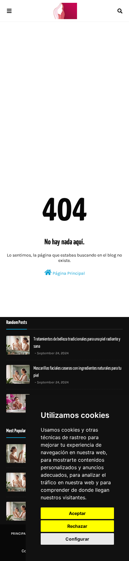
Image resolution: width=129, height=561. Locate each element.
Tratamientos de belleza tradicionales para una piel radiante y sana (77, 343)
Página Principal (68, 273)
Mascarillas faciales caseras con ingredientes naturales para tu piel (77, 372)
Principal (19, 534)
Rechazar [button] (77, 526)
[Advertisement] (64, 95)
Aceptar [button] (77, 513)
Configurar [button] (77, 539)
